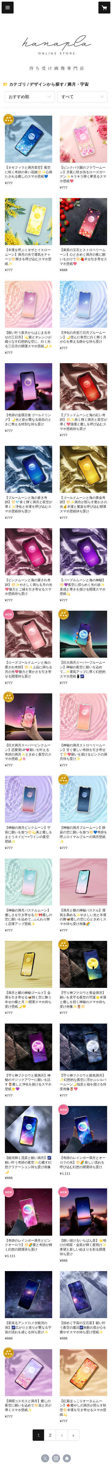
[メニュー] (8, 8)
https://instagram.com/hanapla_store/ (56, 1458)
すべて (67, 96)
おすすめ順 (19, 96)
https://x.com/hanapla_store (45, 1458)
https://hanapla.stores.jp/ (67, 1458)
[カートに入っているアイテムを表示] (104, 8)
